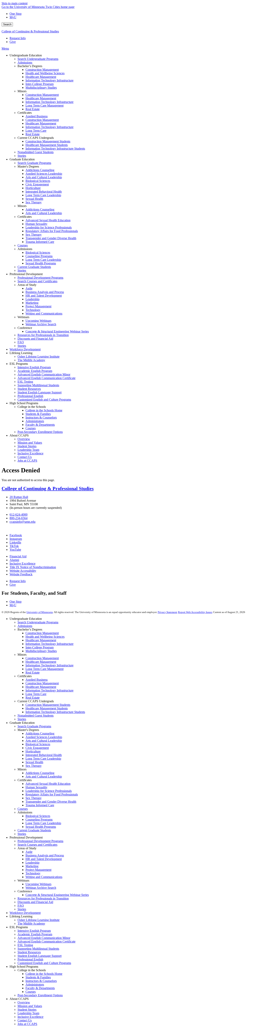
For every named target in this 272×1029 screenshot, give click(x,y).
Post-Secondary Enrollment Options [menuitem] (40, 432)
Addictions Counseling (39, 733)
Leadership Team (28, 1013)
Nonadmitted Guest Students (36, 715)
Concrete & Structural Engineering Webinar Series (57, 895)
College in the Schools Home (43, 973)
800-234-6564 (18, 518)
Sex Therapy (33, 765)
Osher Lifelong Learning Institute (39, 920)
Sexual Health (34, 762)
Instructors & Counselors (41, 981)
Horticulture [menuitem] (33, 188)
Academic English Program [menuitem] (35, 371)
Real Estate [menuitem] (32, 109)
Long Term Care (35, 694)
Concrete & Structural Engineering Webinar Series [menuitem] (57, 331)
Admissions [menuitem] (25, 62)
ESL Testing (25, 945)
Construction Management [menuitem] (42, 69)
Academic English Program (35, 934)
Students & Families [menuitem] (38, 414)
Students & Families (38, 977)
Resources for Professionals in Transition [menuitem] (43, 335)
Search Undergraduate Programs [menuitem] (38, 59)
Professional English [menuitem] (30, 396)
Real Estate (32, 672)
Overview (24, 1002)
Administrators (34, 984)
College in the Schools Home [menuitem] (43, 410)
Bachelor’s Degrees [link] (30, 66)
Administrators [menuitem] (34, 421)
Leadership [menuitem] (32, 299)
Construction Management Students (47, 704)
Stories (22, 719)
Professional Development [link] (26, 274)
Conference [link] (25, 328)
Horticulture (33, 751)
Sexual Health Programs (40, 826)
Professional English (30, 959)
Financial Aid (18, 556)
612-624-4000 (18, 514)
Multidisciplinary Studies (41, 651)
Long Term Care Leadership (43, 758)
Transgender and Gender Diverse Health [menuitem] (50, 238)
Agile (28, 851)
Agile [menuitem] (28, 288)
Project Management (38, 869)
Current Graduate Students (34, 830)
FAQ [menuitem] (21, 342)
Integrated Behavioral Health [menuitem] (43, 191)
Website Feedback (21, 574)
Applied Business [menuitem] (36, 116)
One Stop (16, 13)
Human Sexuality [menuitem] (36, 224)
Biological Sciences (37, 744)
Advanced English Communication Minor (44, 938)
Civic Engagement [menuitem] (37, 184)
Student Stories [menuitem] (27, 446)
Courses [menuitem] (23, 245)
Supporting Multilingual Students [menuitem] (38, 385)
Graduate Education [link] (22, 159)
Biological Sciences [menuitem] (37, 180)
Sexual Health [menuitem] (34, 198)
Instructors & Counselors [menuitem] (41, 417)
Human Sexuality (36, 787)
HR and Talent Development (43, 859)
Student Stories (27, 1009)
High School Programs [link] (24, 403)
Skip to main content (14, 3)
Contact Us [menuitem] (25, 457)
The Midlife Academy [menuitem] (31, 360)
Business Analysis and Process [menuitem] (44, 292)
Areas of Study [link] (27, 284)
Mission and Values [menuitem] (30, 442)
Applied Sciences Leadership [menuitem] (43, 173)
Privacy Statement (167, 612)
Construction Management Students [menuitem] (47, 141)
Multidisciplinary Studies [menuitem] (41, 87)
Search (7, 24)
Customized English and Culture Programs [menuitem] (44, 399)
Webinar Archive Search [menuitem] (40, 324)
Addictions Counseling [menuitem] (39, 170)
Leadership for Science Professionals (48, 791)
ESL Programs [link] (19, 363)
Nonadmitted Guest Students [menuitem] (36, 152)
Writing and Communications (43, 877)
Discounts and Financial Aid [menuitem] (35, 338)
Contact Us (25, 1020)
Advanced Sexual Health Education (47, 783)
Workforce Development (25, 912)
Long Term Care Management (44, 669)
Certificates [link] (25, 112)
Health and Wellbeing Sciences (45, 636)
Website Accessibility (23, 570)
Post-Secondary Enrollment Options (40, 995)
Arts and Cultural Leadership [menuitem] (43, 177)
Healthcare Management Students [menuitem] (46, 145)
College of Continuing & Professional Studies (30, 31)
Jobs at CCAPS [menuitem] (27, 460)
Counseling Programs (39, 819)
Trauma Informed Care (39, 805)
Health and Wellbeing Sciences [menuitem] (45, 73)
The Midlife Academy (31, 923)
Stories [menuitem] (22, 155)
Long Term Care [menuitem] (35, 130)
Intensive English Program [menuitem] (34, 367)
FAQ (21, 905)
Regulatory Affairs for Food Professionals (51, 794)
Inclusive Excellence (22, 563)
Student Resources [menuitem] (29, 388)
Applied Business (36, 679)
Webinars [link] (23, 317)
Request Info (18, 38)
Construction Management (42, 633)
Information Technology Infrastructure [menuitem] (49, 80)
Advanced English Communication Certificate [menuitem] (46, 378)
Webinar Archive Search (40, 887)
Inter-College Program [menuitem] (39, 84)
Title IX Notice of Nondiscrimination (33, 567)
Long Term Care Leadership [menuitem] (43, 195)
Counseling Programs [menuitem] (39, 256)
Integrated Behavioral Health (43, 755)
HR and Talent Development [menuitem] (43, 295)
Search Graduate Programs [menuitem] (34, 163)
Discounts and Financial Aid (35, 902)
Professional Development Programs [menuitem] (40, 277)
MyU (13, 17)
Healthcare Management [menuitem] (40, 76)
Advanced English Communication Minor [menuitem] (44, 374)
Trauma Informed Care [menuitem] (39, 241)
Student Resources (29, 952)
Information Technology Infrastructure (49, 643)
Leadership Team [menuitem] (28, 449)
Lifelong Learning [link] (21, 353)
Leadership (32, 862)
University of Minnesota (39, 612)
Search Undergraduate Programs (38, 622)
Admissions (25, 626)
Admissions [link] (25, 249)
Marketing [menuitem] (31, 302)
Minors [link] (22, 91)
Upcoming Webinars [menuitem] (38, 320)
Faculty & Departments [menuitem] (40, 424)
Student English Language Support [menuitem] (40, 392)
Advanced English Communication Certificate (46, 941)
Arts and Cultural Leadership (43, 740)
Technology (32, 873)
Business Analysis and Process (44, 855)
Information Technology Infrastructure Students (55, 712)
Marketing (31, 866)
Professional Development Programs (40, 841)
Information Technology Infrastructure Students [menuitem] (55, 148)
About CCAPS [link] (19, 435)
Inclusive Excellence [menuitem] (30, 453)
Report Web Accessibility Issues (195, 612)
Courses (23, 808)
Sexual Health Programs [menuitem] (40, 263)
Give (13, 41)
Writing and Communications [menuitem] (43, 313)
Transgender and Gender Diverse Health (50, 801)
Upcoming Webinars (38, 884)
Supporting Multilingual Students (38, 948)
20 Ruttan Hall (19, 497)
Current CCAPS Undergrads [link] (36, 137)
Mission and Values (30, 1006)
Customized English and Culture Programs (44, 963)
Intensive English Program (34, 930)
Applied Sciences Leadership (43, 737)
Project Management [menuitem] (38, 306)
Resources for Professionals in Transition (43, 898)
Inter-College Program (39, 647)
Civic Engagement (37, 747)
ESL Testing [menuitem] (25, 381)
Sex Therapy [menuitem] (33, 202)
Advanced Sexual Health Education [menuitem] (47, 220)
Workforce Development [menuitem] (25, 349)
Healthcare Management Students (46, 708)
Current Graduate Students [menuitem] (34, 267)
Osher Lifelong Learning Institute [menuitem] (39, 356)
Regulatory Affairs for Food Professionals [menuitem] (51, 231)
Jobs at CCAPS (27, 1024)
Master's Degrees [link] (28, 166)
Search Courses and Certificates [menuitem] (37, 281)
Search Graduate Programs (34, 726)
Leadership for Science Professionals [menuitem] (48, 227)
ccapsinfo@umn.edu (22, 521)
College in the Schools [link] (32, 406)
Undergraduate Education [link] (26, 55)
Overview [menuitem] (24, 439)
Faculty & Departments (40, 988)
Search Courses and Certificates (37, 844)
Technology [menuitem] (32, 310)
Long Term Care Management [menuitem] (44, 105)
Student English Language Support (40, 955)
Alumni (14, 560)
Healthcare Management (40, 640)
